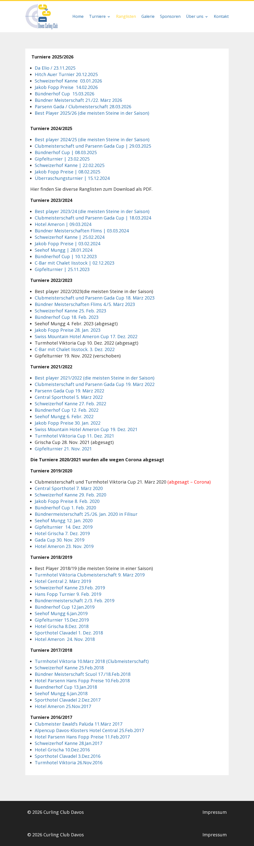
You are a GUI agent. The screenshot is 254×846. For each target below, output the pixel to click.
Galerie (148, 16)
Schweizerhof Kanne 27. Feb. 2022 (70, 404)
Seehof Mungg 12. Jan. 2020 (64, 520)
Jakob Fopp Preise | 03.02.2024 (67, 243)
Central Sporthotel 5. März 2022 (69, 397)
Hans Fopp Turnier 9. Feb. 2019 (68, 594)
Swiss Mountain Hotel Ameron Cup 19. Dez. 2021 (86, 429)
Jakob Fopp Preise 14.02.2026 (66, 87)
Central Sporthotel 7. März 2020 (69, 488)
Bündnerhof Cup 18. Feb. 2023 (66, 317)
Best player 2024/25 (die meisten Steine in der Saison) (92, 139)
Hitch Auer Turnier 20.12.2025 (66, 74)
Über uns (194, 16)
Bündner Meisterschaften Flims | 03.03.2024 (82, 231)
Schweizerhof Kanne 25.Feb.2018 (69, 668)
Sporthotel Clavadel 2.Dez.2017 (67, 700)
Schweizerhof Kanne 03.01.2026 (68, 81)
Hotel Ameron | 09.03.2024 (63, 224)
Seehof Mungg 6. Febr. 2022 (64, 416)
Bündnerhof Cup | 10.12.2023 (66, 256)
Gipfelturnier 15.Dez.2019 (62, 620)
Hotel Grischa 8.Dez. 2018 (62, 626)
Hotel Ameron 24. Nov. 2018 (65, 639)
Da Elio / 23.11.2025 (55, 68)
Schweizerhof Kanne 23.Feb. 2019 (70, 588)
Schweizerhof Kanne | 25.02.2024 (69, 237)
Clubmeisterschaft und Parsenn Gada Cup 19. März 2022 (95, 384)
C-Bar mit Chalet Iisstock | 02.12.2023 (74, 263)
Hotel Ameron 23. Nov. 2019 (64, 546)
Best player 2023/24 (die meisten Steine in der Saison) (92, 211)
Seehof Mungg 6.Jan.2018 (61, 693)
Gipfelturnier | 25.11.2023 (62, 269)
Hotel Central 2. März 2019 (63, 581)
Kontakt (221, 16)
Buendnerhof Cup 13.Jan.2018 (66, 687)
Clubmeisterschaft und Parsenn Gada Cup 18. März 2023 (95, 298)
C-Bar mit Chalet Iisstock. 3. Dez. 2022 (75, 349)
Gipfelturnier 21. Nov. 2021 (63, 449)
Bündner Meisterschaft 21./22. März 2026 (78, 100)
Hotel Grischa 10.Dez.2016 (62, 750)
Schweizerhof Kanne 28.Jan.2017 (68, 743)
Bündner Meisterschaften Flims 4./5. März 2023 (85, 304)
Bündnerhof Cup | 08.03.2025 (66, 152)
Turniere (97, 16)
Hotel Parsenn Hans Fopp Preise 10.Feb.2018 (82, 680)
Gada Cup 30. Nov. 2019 (59, 540)
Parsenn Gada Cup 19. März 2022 (69, 391)
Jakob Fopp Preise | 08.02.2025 (67, 172)
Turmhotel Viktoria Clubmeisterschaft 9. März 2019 (90, 575)
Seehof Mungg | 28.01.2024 (63, 250)
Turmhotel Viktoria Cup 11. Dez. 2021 (74, 436)
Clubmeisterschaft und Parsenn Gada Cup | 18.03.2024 (93, 218)
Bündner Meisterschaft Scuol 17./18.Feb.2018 (82, 674)
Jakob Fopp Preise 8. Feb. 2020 (67, 501)
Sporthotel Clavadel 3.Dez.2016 (67, 756)
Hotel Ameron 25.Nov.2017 (63, 706)
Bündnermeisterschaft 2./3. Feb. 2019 (74, 600)
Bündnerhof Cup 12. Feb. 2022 (66, 410)
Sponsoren (170, 16)
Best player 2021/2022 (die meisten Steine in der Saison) (94, 378)
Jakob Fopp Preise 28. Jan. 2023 (67, 330)
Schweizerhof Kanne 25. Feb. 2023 (70, 311)
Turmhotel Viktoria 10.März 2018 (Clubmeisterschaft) (92, 661)
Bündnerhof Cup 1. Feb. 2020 (65, 508)
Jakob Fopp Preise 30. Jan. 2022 (67, 423)
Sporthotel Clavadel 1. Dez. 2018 (69, 633)
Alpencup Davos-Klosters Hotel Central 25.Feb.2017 (89, 730)
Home (78, 16)
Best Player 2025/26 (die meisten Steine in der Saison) (92, 113)
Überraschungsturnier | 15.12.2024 (72, 178)
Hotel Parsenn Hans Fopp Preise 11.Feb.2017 (82, 737)
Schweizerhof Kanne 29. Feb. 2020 (70, 495)
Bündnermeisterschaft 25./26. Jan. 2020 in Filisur (86, 514)
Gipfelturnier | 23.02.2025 (62, 159)
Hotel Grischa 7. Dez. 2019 (62, 533)
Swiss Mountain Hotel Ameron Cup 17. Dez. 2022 (86, 336)
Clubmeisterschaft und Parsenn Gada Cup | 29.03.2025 (93, 146)
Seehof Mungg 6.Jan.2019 (61, 613)
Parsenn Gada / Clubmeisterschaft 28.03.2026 (83, 106)
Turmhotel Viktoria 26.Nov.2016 (68, 762)
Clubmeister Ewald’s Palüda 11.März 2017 (78, 724)
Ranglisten (126, 16)
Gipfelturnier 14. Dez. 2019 (64, 527)
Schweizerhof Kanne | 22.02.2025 (69, 165)
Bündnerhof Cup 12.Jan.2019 (65, 607)
